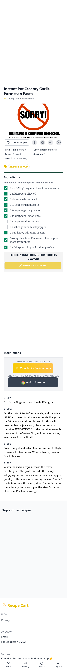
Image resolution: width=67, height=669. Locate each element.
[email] (50, 142)
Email (4, 637)
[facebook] (34, 142)
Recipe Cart (18, 605)
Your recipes (20, 142)
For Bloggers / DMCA (13, 642)
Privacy (5, 620)
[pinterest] (42, 142)
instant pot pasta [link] (19, 167)
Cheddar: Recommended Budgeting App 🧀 (27, 658)
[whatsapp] (59, 142)
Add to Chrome (35, 382)
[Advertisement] (33, 43)
